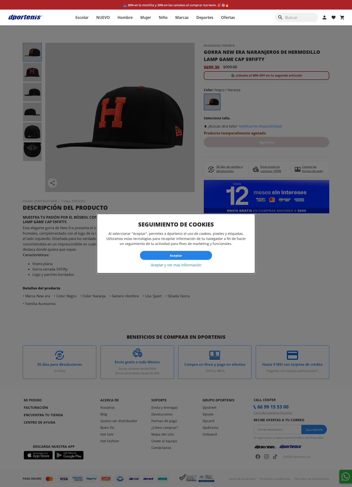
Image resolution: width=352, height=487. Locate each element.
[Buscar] (280, 17)
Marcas (182, 17)
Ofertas (228, 17)
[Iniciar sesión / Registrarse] (324, 17)
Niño (163, 17)
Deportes (204, 17)
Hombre (125, 17)
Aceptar (176, 255)
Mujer (145, 17)
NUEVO (103, 17)
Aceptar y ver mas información (176, 264)
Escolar (82, 17)
